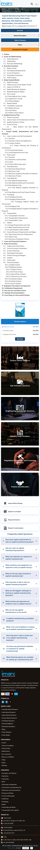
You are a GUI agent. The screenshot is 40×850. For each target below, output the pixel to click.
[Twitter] (10, 702)
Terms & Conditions (8, 745)
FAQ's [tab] (20, 45)
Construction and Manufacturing (11, 787)
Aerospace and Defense (9, 773)
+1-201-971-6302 (8, 823)
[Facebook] (6, 702)
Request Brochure (14, 520)
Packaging (5, 801)
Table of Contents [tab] (20, 40)
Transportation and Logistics (10, 810)
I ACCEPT (25, 848)
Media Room (6, 751)
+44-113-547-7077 (8, 833)
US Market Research (8, 721)
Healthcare (5, 798)
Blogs (3, 729)
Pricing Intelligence (7, 723)
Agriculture (5, 776)
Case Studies (6, 735)
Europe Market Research (9, 718)
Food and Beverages (8, 796)
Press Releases (6, 732)
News (3, 762)
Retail (3, 804)
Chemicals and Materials (9, 784)
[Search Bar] (32, 4)
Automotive (5, 779)
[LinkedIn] (2, 702)
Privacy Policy (11, 848)
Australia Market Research (10, 709)
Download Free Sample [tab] (20, 49)
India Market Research (9, 712)
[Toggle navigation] (36, 4)
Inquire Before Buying (15, 503)
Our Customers (6, 754)
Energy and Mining (7, 793)
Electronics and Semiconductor (11, 790)
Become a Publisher (8, 757)
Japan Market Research (9, 715)
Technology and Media (8, 807)
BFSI (3, 781)
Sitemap (4, 765)
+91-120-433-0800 (8, 842)
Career (4, 742)
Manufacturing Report (8, 726)
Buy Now (20, 30)
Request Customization (15, 528)
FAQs (3, 760)
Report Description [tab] (20, 35)
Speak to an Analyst (14, 511)
